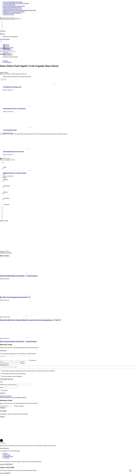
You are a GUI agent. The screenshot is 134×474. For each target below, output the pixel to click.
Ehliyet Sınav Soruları (8, 14)
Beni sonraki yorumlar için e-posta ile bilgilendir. (14, 373)
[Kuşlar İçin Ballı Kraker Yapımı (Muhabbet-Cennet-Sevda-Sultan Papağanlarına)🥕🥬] (13, 315)
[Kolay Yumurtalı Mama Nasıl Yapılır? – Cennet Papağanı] (13, 337)
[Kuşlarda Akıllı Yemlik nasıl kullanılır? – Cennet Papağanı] (13, 272)
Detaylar (2, 464)
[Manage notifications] (130, 470)
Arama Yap (17, 18)
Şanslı (1, 72)
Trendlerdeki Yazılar (8, 456)
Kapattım (2, 473)
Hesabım (5, 453)
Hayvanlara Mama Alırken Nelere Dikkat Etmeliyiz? (16, 3)
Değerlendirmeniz (4, 365)
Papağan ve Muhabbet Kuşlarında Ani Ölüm (14, 6)
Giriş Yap (3, 31)
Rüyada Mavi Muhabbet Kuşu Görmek (12, 2)
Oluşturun (2, 416)
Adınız (23, 361)
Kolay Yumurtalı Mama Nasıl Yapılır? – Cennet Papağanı (18, 341)
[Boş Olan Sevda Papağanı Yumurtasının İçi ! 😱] (13, 294)
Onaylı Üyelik (6, 455)
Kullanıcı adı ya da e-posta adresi (8, 384)
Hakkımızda (6, 46)
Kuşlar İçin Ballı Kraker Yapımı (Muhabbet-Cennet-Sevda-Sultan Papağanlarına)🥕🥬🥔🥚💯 (30, 320)
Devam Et (7, 473)
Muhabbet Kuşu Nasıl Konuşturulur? (12, 13)
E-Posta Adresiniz (19, 406)
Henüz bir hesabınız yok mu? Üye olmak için (13, 397)
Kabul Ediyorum (8, 464)
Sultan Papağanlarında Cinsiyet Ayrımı (12, 9)
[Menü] (0, 47)
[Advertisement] (67, 91)
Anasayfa (7, 44)
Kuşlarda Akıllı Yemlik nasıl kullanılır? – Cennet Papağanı (18, 276)
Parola (1, 387)
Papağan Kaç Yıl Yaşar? (6, 252)
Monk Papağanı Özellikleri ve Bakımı (12, 7)
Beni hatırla (5, 390)
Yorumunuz (33, 360)
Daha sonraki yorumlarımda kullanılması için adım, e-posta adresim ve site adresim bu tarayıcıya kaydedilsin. (28, 371)
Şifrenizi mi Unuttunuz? (6, 396)
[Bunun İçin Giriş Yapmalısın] (0, 79)
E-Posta (23, 363)
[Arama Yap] (0, 17)
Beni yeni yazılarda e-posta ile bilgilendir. (12, 376)
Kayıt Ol (7, 448)
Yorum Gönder (4, 379)
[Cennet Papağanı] (5, 39)
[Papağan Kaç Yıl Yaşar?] (25, 250)
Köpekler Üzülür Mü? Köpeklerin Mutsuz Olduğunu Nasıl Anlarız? (19, 10)
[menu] (0, 42)
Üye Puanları (6, 457)
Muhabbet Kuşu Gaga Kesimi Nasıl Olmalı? (14, 11)
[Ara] (15, 51)
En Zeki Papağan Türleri (9, 4)
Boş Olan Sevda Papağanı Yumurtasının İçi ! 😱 (15, 297)
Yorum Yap (3, 350)
